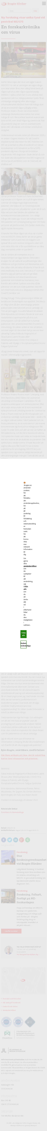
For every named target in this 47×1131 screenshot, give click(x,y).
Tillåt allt (23, 634)
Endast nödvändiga (24, 644)
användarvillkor (30, 566)
